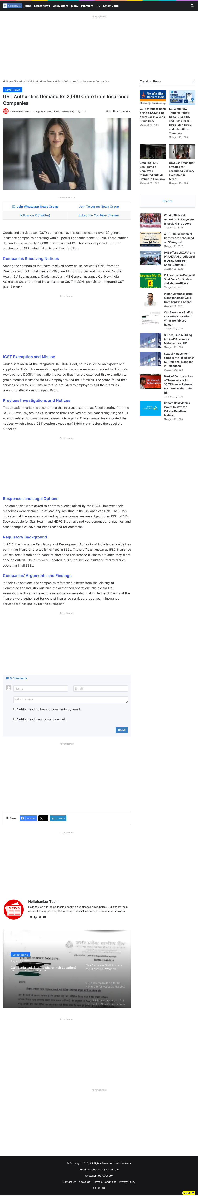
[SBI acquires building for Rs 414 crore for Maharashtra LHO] (150, 340)
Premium (87, 5)
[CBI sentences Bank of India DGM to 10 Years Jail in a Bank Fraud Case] (153, 97)
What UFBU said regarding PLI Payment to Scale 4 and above (179, 219)
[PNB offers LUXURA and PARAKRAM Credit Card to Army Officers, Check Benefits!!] (150, 258)
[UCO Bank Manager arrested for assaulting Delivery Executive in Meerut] (182, 151)
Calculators (60, 5)
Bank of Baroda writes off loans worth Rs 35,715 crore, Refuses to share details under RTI (178, 384)
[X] (40, 917)
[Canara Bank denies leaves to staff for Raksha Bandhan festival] (150, 408)
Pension (20, 81)
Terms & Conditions (104, 1181)
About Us (84, 1181)
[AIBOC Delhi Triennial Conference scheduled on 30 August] (150, 239)
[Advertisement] (99, 46)
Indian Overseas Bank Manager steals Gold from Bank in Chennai (178, 298)
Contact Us (69, 1181)
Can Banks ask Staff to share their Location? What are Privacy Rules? (44, 967)
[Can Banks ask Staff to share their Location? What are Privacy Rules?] (150, 317)
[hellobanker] (12, 5)
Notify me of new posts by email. (41, 719)
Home (27, 5)
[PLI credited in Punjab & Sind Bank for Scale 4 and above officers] (150, 280)
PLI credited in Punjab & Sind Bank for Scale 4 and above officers (179, 279)
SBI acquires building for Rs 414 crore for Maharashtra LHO (178, 339)
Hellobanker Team (20, 111)
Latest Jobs (111, 5)
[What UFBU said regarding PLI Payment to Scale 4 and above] (150, 220)
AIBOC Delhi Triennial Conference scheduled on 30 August (179, 238)
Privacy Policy (127, 1181)
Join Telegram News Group (99, 206)
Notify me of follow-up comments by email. (49, 709)
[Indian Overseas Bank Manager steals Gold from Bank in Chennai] (150, 299)
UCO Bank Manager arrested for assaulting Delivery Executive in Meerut (182, 171)
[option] (67, 969)
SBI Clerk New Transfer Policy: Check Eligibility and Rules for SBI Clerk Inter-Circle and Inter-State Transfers (180, 121)
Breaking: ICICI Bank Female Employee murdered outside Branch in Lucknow (152, 171)
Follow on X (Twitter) (35, 215)
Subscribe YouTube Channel (99, 215)
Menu (75, 5)
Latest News (42, 5)
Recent (167, 201)
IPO (98, 5)
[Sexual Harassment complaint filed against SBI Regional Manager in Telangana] (150, 359)
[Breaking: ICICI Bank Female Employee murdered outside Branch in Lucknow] (153, 151)
